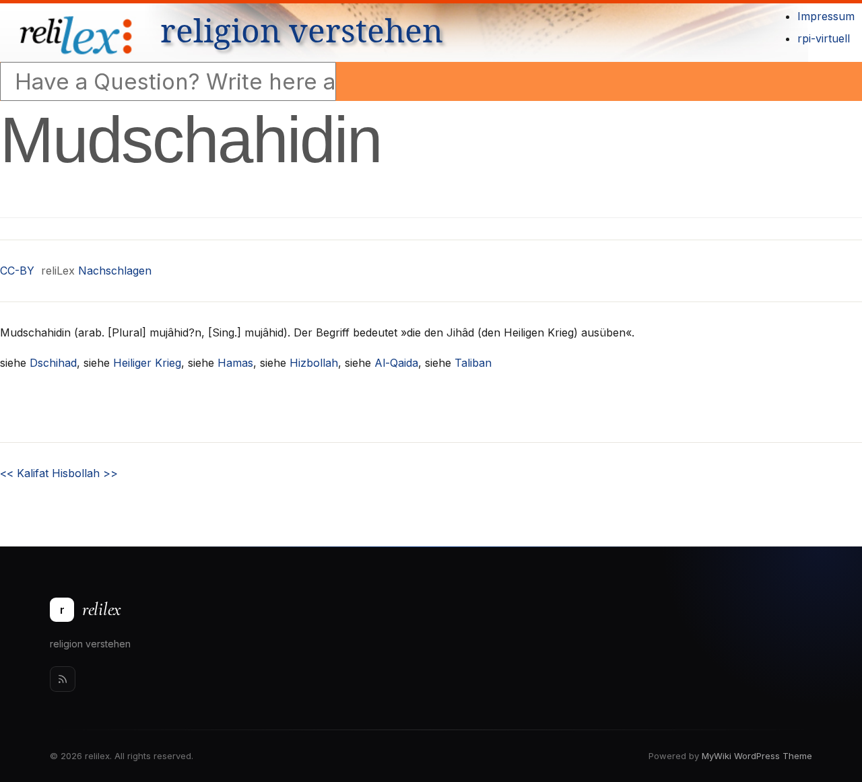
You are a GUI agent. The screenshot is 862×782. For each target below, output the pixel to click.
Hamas (235, 362)
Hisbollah (85, 473)
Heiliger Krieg (147, 362)
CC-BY (17, 270)
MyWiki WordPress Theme (757, 755)
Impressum (826, 16)
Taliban (473, 362)
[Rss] (62, 679)
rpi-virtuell (823, 38)
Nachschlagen (115, 270)
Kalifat (24, 473)
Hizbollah (314, 362)
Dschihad (53, 362)
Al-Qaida (396, 362)
